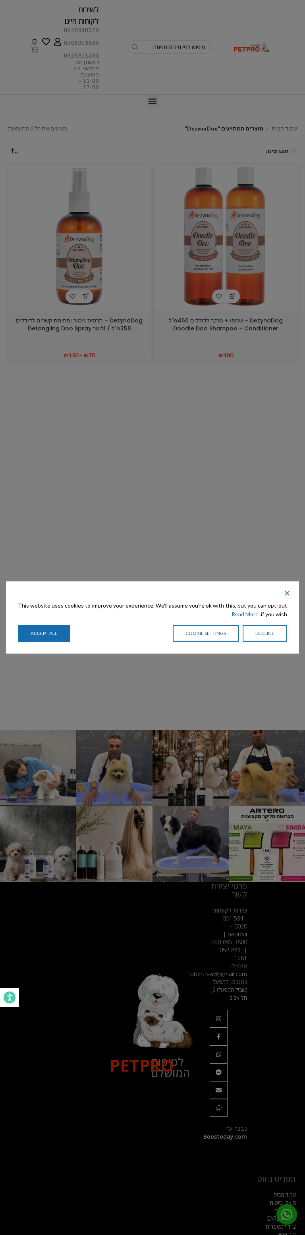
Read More (245, 614)
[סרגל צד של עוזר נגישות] (9, 997)
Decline (264, 633)
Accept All (44, 633)
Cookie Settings (205, 633)
